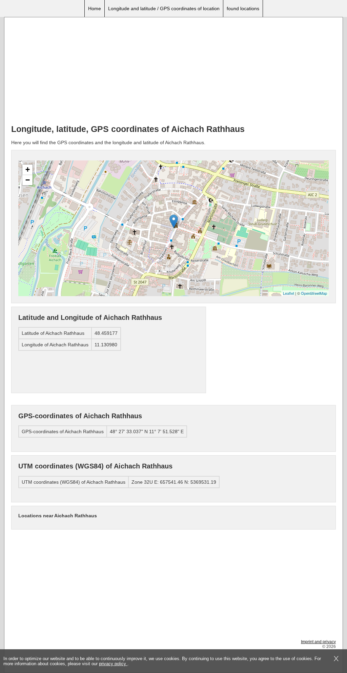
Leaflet (288, 293)
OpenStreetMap (314, 293)
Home (94, 8)
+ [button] (27, 169)
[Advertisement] (173, 71)
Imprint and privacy (318, 641)
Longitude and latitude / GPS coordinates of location (164, 8)
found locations (243, 8)
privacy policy (113, 663)
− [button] (27, 180)
